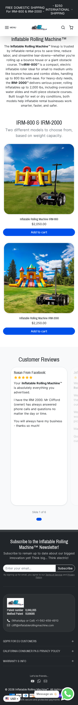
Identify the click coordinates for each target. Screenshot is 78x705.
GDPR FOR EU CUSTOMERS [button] (20, 641)
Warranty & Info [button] (14, 661)
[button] (10, 27)
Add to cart (39, 232)
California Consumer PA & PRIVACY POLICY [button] (31, 651)
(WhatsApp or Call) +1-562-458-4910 (35, 620)
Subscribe (65, 568)
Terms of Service (53, 574)
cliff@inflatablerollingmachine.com (33, 625)
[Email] (45, 680)
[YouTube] (32, 680)
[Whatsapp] (39, 680)
